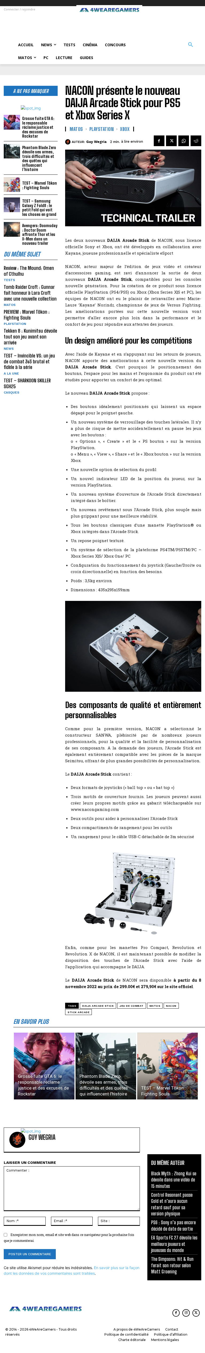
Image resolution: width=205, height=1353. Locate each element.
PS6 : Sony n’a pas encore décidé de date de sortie (173, 1225)
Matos (154, 1005)
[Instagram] (186, 1312)
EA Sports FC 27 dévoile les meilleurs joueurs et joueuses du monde (174, 1244)
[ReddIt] (196, 140)
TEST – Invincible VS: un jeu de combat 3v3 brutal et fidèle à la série (29, 361)
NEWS (9, 348)
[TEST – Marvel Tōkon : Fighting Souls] (12, 184)
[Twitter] (171, 140)
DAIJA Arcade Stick (98, 1005)
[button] (190, 44)
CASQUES (11, 392)
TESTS (9, 280)
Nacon (171, 1005)
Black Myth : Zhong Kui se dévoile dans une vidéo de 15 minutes (173, 1180)
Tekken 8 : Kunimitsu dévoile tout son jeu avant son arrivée (30, 336)
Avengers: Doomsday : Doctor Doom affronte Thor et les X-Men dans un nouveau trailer (39, 234)
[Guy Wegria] (68, 142)
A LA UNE (11, 373)
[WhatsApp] (183, 140)
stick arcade (78, 1012)
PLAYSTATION (15, 323)
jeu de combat (132, 1005)
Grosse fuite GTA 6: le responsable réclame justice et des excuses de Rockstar (38, 127)
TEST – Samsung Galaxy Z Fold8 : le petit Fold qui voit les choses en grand (39, 208)
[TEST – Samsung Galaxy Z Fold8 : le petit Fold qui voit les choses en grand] (12, 204)
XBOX (124, 129)
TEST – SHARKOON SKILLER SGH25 (27, 383)
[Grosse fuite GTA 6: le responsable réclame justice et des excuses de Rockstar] (12, 122)
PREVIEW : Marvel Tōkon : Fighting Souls (27, 315)
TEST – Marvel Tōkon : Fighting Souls (39, 185)
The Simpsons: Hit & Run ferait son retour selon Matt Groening (172, 1265)
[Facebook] (159, 140)
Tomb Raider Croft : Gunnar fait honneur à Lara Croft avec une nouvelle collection (30, 292)
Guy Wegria (96, 142)
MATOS (9, 304)
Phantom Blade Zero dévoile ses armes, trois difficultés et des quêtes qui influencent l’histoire (39, 158)
